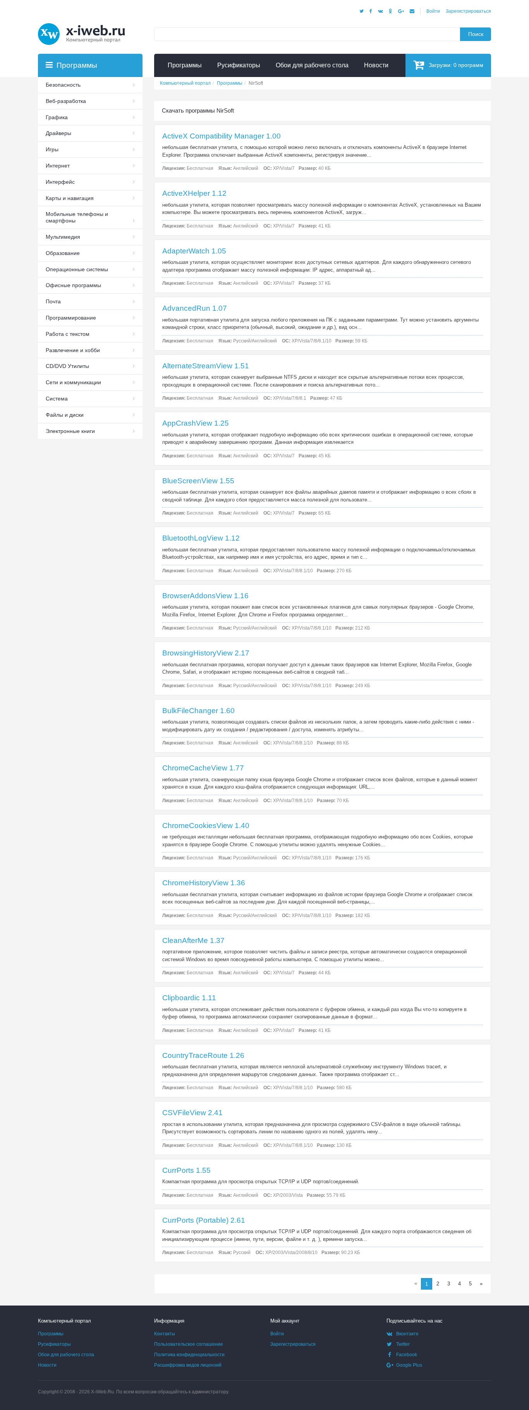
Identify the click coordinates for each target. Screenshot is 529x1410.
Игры (52, 149)
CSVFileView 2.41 (192, 1113)
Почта (53, 301)
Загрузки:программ (456, 65)
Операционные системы (77, 269)
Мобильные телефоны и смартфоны (77, 217)
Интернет (58, 166)
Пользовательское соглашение (188, 1344)
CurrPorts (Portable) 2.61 (203, 1220)
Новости (47, 1365)
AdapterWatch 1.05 (194, 251)
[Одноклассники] (390, 11)
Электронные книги (70, 431)
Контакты (164, 1333)
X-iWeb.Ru (102, 1392)
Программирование (71, 318)
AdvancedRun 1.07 (194, 308)
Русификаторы (54, 1344)
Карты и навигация (70, 198)
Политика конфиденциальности (189, 1354)
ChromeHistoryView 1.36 (203, 883)
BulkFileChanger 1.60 (198, 711)
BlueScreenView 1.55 (198, 481)
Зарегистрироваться (468, 11)
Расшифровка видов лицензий (188, 1365)
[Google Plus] (401, 11)
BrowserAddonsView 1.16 (205, 596)
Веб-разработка (66, 101)
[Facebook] (370, 11)
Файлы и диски (65, 415)
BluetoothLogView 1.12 (201, 538)
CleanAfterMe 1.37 (193, 940)
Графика (57, 117)
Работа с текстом (67, 334)
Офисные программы (73, 285)
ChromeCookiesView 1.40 (205, 825)
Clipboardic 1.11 (189, 998)
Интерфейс (60, 182)
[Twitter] (361, 11)
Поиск (475, 34)
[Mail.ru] (412, 11)
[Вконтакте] (380, 11)
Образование (63, 253)
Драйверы (58, 133)
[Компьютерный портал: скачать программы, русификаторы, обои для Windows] (86, 24)
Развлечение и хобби (73, 350)
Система (57, 398)
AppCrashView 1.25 (195, 423)
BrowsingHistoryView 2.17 (205, 653)
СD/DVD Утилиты (67, 366)
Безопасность (63, 85)
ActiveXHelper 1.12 (194, 193)
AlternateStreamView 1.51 (205, 366)
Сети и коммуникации (73, 382)
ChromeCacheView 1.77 (203, 768)
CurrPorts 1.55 (186, 1170)
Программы (51, 1333)
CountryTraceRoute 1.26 (203, 1055)
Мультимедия (63, 237)
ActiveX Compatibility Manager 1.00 (221, 136)
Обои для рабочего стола (66, 1354)
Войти (433, 11)
